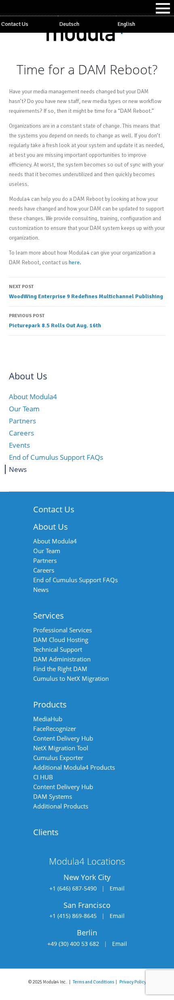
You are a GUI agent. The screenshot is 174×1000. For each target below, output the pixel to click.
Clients (46, 832)
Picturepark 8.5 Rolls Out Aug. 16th (55, 321)
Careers (21, 433)
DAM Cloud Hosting (60, 640)
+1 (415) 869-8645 (73, 916)
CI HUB (43, 777)
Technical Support (57, 649)
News (18, 469)
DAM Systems (52, 796)
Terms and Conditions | (96, 982)
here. (75, 262)
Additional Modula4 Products (74, 767)
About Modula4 (33, 396)
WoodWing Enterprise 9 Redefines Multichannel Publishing (86, 292)
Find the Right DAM (60, 669)
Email (117, 888)
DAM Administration (62, 659)
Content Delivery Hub (63, 738)
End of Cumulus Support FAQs (56, 457)
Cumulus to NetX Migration (71, 678)
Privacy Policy (132, 982)
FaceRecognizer (54, 728)
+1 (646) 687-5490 (73, 888)
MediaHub (47, 719)
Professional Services (62, 630)
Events (19, 445)
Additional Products (60, 806)
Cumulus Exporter (58, 758)
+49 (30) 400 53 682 (73, 943)
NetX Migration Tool (60, 748)
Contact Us (14, 24)
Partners (22, 420)
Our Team (24, 408)
